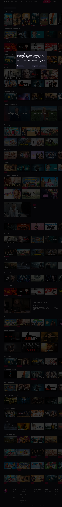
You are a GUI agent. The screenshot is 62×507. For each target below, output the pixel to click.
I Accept (42, 66)
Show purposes (20, 66)
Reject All (35, 66)
